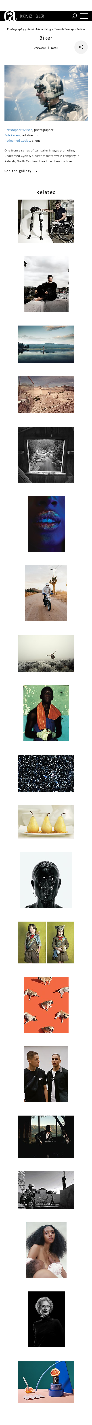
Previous (40, 48)
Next (54, 48)
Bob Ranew (12, 135)
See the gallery (18, 171)
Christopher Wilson (18, 130)
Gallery (40, 16)
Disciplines (26, 16)
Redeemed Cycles (17, 140)
